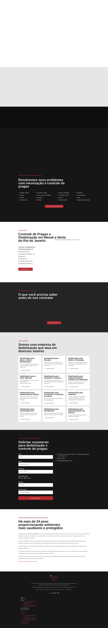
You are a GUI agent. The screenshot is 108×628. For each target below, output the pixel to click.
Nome (20, 454)
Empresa (22, 478)
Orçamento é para (23, 476)
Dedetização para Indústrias (29, 604)
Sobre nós (23, 598)
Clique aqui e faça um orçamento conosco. (27, 561)
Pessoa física (28, 478)
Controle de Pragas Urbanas (29, 601)
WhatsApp (21, 468)
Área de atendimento (25, 608)
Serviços (22, 600)
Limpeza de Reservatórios (29, 606)
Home (22, 597)
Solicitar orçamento (24, 609)
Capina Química (27, 603)
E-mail (20, 461)
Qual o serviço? (22, 489)
